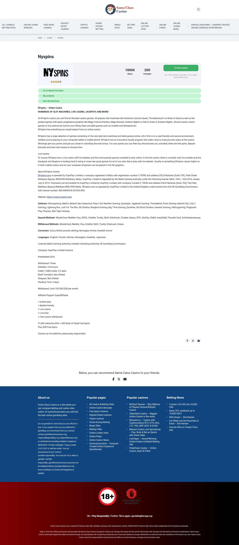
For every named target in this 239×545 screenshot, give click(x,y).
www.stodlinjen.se (46, 470)
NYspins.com (44, 175)
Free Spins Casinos (49, 26)
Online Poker (162, 26)
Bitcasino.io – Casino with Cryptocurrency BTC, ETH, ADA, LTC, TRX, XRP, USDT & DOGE (144, 423)
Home (40, 38)
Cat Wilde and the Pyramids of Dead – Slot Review (184, 422)
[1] (51, 82)
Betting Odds (131, 26)
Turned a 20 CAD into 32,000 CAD (183, 406)
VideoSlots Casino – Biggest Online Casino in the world (143, 415)
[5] (60, 82)
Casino (49, 38)
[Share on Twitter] (192, 340)
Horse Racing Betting (99, 26)
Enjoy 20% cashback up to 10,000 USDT (182, 412)
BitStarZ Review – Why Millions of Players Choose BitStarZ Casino (144, 407)
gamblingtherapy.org (181, 77)
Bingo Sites (118, 26)
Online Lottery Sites (145, 26)
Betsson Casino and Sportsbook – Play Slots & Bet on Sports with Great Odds (145, 432)
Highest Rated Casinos (65, 26)
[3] (56, 82)
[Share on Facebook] (187, 340)
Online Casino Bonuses (31, 26)
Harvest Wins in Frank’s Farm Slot (183, 428)
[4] (58, 82)
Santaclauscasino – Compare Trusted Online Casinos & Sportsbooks (210, 26)
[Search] (198, 9)
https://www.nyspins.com (59, 197)
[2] (54, 82)
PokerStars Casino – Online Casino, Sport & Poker (142, 449)
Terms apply (192, 75)
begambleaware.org (65, 466)
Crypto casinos (84, 26)
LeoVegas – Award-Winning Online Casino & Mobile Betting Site (144, 441)
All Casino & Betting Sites (8, 26)
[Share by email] (198, 340)
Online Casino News (176, 26)
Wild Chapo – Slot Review (181, 417)
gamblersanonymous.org (59, 463)
